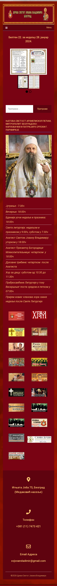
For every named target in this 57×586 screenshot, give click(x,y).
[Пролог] (16, 396)
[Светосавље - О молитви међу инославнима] (16, 441)
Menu (49, 27)
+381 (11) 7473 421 (28, 526)
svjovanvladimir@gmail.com (28, 560)
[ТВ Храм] (39, 316)
